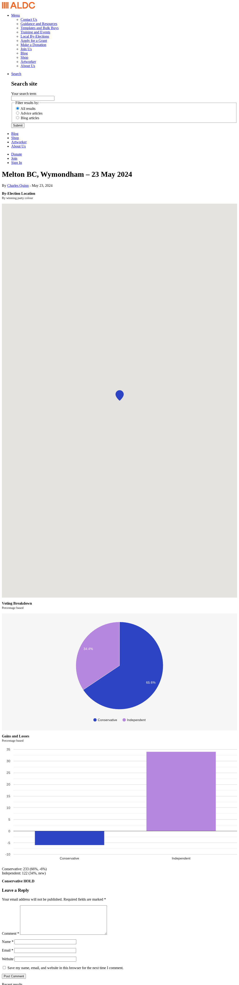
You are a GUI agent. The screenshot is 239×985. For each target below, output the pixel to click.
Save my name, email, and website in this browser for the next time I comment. (65, 968)
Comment (10, 933)
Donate (16, 154)
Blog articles (30, 118)
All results (28, 109)
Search (16, 74)
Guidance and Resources (39, 24)
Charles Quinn (18, 186)
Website (8, 959)
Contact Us (29, 20)
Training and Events (35, 32)
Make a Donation (33, 45)
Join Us (26, 49)
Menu (15, 15)
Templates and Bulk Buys (40, 28)
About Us (28, 66)
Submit (18, 125)
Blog (24, 53)
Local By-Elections (35, 36)
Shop (24, 57)
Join (14, 158)
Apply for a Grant (34, 41)
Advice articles (31, 113)
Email (7, 950)
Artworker (28, 62)
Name (8, 942)
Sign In (16, 163)
